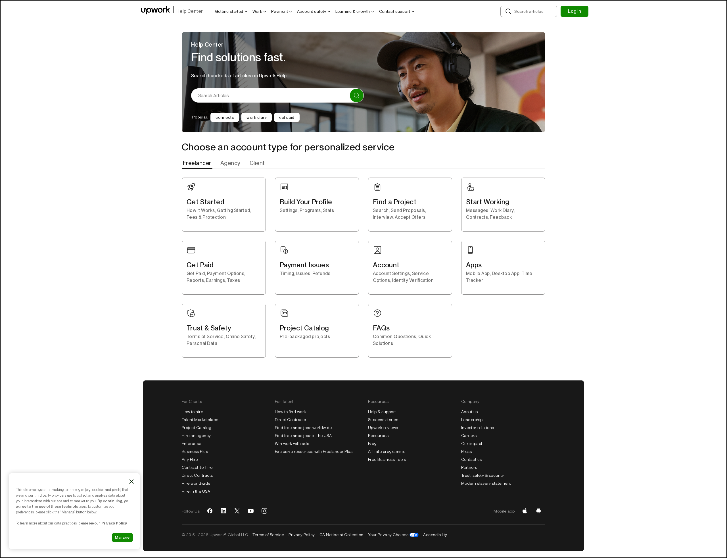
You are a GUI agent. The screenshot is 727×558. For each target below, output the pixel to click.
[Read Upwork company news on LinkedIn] (223, 511)
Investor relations (477, 427)
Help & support (382, 411)
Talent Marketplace (200, 419)
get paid (286, 117)
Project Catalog (196, 427)
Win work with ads (292, 443)
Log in (574, 11)
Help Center (189, 11)
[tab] (198, 163)
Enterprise (191, 443)
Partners (469, 467)
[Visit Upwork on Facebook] (210, 511)
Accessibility (435, 534)
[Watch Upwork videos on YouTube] (250, 511)
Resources (378, 435)
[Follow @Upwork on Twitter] (237, 511)
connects (225, 117)
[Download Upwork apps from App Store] (524, 511)
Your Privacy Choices (388, 534)
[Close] (131, 481)
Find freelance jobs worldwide (303, 427)
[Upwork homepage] (155, 11)
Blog (372, 443)
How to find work (290, 411)
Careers (469, 435)
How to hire (192, 411)
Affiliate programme (386, 451)
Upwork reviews (383, 427)
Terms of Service (268, 534)
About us (469, 411)
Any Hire (190, 459)
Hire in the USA (196, 491)
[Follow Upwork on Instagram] (264, 511)
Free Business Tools (387, 459)
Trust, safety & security (482, 475)
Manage (122, 537)
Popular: (200, 117)
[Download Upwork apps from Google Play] (538, 511)
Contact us (471, 459)
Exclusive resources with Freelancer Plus (313, 451)
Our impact (471, 443)
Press (466, 451)
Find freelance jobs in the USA (303, 435)
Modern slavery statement (486, 483)
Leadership (472, 419)
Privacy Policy (302, 534)
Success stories (383, 419)
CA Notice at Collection (341, 534)
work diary (256, 117)
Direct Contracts (197, 475)
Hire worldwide (196, 483)
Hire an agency (196, 435)
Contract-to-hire (197, 467)
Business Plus (195, 451)
